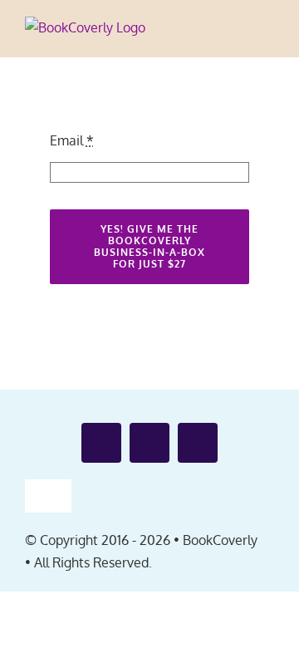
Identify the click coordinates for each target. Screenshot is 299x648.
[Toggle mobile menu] (267, 32)
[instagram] (198, 443)
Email (72, 140)
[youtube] (149, 443)
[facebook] (101, 443)
